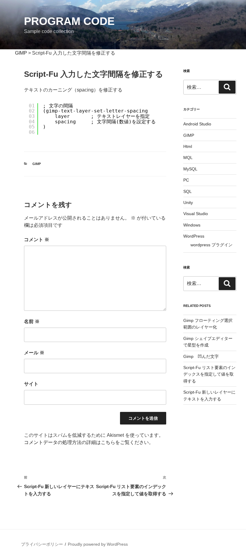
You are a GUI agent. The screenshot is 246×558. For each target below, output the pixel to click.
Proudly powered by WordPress (98, 544)
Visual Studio (195, 213)
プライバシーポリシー (42, 544)
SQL (187, 191)
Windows (191, 225)
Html (187, 146)
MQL (188, 157)
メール (34, 352)
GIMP (36, 164)
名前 (32, 321)
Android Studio (197, 124)
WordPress (193, 236)
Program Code (69, 21)
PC (186, 180)
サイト (31, 383)
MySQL (190, 168)
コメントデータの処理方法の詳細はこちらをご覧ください (86, 442)
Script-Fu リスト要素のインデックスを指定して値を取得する (209, 374)
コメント (36, 239)
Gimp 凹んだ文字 (201, 356)
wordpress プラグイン (211, 244)
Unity (188, 202)
